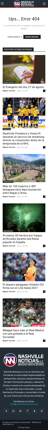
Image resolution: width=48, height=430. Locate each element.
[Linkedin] (20, 411)
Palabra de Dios (8, 82)
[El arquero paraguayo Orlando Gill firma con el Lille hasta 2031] (24, 267)
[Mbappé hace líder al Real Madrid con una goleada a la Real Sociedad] (24, 312)
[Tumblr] (34, 411)
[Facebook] (6, 411)
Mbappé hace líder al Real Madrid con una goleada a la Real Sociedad (23, 334)
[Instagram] (13, 411)
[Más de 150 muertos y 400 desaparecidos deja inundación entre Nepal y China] (24, 168)
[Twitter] (41, 411)
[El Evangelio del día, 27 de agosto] (24, 69)
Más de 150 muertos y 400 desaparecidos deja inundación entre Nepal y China (22, 190)
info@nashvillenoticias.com (24, 404)
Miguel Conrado (9, 91)
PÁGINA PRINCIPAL (32, 37)
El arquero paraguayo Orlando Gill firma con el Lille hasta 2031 (23, 286)
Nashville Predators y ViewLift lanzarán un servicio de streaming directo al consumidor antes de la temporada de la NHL (23, 138)
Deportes (6, 129)
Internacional (8, 182)
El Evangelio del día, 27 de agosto (23, 87)
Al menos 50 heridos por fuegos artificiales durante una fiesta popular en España (22, 239)
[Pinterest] (27, 411)
